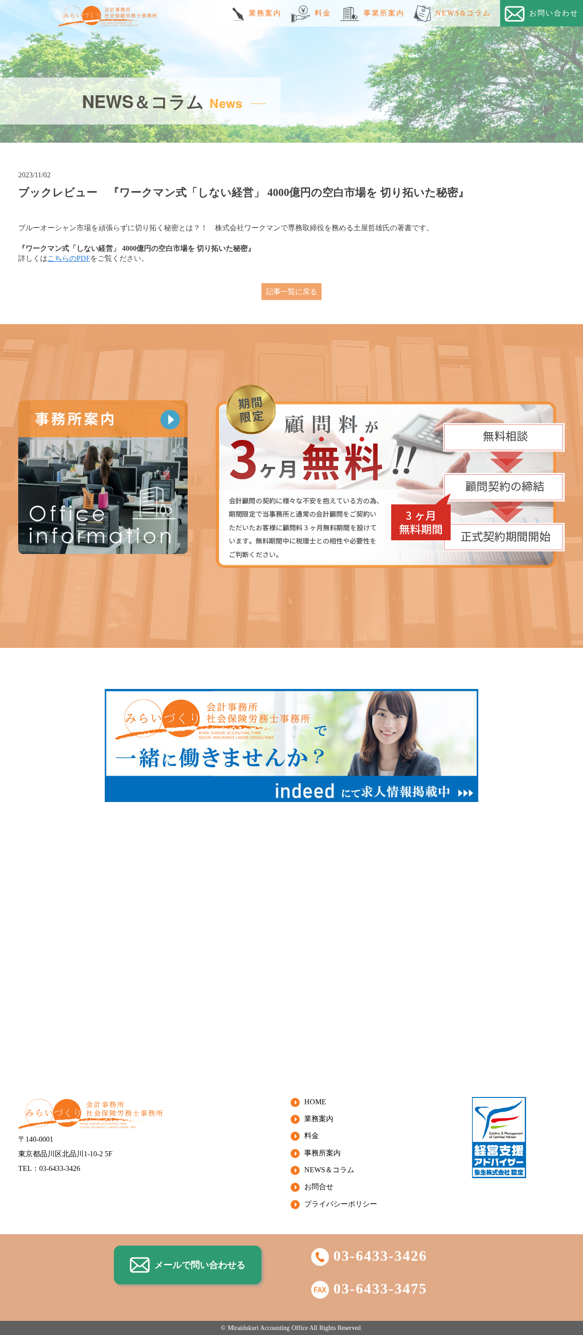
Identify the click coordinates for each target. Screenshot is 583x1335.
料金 (323, 13)
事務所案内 (322, 1153)
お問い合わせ (553, 13)
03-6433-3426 (380, 1255)
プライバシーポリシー (340, 1204)
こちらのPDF (68, 258)
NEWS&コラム (463, 13)
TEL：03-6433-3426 (49, 1168)
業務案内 (265, 13)
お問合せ (318, 1186)
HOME (315, 1102)
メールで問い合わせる (199, 1265)
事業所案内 (383, 13)
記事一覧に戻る (291, 291)
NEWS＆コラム (329, 1170)
